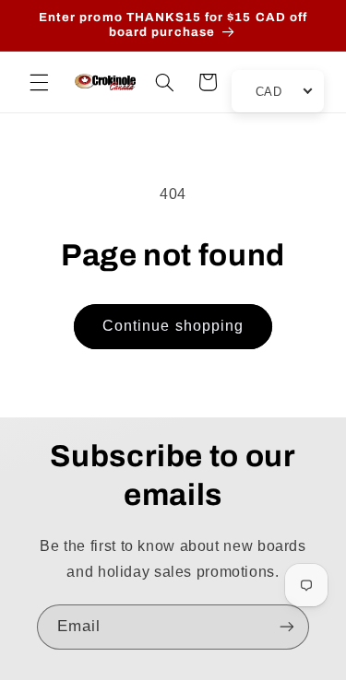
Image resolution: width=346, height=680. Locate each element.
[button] (39, 82)
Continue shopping (173, 326)
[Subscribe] (287, 627)
